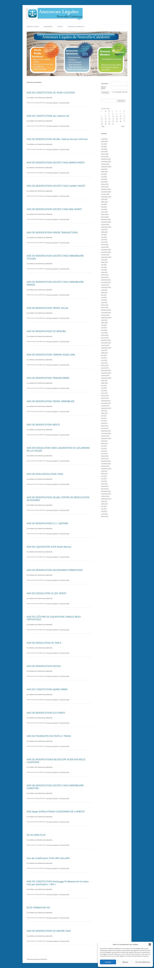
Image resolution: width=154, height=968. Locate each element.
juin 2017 (104, 416)
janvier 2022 (105, 277)
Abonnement (48, 26)
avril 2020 (104, 330)
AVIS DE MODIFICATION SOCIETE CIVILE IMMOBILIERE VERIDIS (55, 283)
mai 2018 (104, 388)
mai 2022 (104, 267)
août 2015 (104, 471)
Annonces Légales (33, 26)
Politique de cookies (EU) (76, 26)
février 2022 (104, 275)
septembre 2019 (106, 348)
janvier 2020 (105, 338)
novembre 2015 (106, 463)
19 (120, 119)
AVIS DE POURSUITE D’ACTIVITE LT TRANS (49, 736)
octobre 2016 (105, 436)
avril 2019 (104, 360)
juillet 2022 (104, 262)
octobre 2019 (105, 345)
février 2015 (104, 486)
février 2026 (104, 154)
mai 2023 (104, 237)
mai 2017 (104, 418)
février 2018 (104, 395)
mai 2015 (104, 478)
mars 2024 (104, 212)
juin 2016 (104, 446)
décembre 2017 (106, 400)
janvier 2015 (105, 489)
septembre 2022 (106, 257)
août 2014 (104, 501)
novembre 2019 (106, 343)
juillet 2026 (104, 141)
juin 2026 (104, 144)
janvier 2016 (105, 458)
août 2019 (104, 350)
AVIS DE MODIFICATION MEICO (43, 424)
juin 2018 (104, 385)
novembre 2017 (106, 403)
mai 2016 (104, 448)
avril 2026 (104, 149)
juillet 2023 (104, 232)
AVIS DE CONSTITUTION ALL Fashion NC (48, 115)
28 (102, 124)
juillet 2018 (104, 383)
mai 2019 (104, 358)
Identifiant (104, 84)
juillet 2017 (104, 413)
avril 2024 (104, 209)
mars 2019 (104, 363)
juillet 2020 (104, 322)
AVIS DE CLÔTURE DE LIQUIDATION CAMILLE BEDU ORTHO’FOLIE (54, 618)
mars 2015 (104, 483)
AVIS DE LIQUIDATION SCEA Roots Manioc (49, 546)
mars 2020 (104, 332)
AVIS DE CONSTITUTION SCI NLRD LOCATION (51, 92)
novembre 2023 (106, 222)
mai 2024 (104, 207)
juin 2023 (104, 234)
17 (113, 119)
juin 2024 (104, 204)
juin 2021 (104, 295)
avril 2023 (104, 239)
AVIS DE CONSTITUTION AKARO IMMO (47, 689)
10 (113, 116)
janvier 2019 (105, 368)
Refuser (125, 962)
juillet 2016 (104, 443)
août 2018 (104, 380)
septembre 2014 (106, 499)
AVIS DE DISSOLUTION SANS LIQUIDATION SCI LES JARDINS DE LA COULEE (58, 449)
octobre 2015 (105, 466)
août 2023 (104, 229)
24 (113, 121)
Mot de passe (103, 87)
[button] (150, 944)
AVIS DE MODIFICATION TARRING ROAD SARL (51, 354)
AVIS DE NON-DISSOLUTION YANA (45, 473)
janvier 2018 (105, 398)
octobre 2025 (105, 164)
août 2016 (104, 441)
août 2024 (104, 199)
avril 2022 (104, 270)
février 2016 (104, 456)
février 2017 (104, 426)
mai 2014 (104, 509)
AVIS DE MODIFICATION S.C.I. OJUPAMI (47, 523)
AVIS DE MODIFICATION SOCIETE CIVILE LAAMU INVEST (56, 185)
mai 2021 (104, 297)
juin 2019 (104, 355)
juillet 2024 (104, 202)
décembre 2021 (106, 280)
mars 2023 (104, 242)
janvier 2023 (105, 247)
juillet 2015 (104, 473)
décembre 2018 (106, 370)
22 (105, 121)
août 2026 (104, 139)
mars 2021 (104, 302)
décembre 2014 (106, 491)
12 (120, 116)
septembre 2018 (106, 378)
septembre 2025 (106, 166)
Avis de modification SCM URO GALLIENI (48, 858)
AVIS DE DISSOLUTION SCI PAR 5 (44, 642)
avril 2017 (104, 421)
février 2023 (104, 244)
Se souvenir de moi (120, 92)
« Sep (102, 126)
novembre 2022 (106, 252)
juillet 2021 (104, 292)
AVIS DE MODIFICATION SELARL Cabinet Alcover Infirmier (57, 139)
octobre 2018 (105, 375)
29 (105, 124)
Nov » (123, 126)
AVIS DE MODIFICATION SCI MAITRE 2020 (49, 930)
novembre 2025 (106, 161)
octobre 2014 (105, 496)
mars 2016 (104, 453)
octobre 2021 (105, 285)
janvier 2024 (105, 217)
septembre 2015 (106, 468)
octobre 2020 (105, 315)
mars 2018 (104, 393)
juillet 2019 (104, 353)
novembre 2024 (106, 192)
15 (105, 119)
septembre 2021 (106, 287)
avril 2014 (104, 511)
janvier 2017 (105, 428)
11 (117, 116)
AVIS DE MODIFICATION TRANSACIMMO (48, 377)
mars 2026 (104, 151)
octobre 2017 (105, 405)
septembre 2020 (106, 317)
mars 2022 (104, 272)
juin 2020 (104, 325)
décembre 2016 (106, 431)
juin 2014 (104, 506)
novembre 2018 (106, 373)
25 (117, 121)
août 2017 (104, 410)
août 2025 (104, 169)
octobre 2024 (105, 194)
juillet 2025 (104, 171)
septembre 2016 (106, 438)
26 (120, 121)
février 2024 (104, 214)
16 (109, 119)
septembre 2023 (106, 227)
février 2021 (104, 305)
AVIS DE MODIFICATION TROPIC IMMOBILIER (50, 401)
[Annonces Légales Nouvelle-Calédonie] (55, 15)
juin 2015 (104, 476)
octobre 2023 (105, 224)
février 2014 (104, 516)
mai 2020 (104, 327)
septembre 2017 (106, 408)
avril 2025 (104, 179)
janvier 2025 (105, 186)
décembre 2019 (106, 340)
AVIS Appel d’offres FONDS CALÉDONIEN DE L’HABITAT (56, 811)
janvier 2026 (105, 156)
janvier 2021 (105, 307)
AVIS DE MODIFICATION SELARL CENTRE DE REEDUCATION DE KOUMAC (58, 499)
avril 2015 (104, 481)
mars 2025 (104, 181)
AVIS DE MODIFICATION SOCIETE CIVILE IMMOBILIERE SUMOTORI (55, 787)
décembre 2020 (106, 310)
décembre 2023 (106, 219)
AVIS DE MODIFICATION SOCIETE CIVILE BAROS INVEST (56, 162)
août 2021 (104, 290)
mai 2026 (104, 146)
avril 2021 (104, 300)
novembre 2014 (106, 494)
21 (102, 121)
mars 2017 (104, 423)
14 (102, 119)
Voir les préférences (142, 962)
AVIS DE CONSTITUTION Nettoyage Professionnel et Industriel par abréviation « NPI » (58, 883)
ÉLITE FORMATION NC (38, 907)
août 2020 (104, 320)
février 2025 (104, 184)
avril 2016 (104, 451)
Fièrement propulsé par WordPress (37, 959)
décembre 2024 (106, 189)
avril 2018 (104, 390)
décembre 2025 (106, 159)
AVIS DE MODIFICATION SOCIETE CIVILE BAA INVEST (54, 209)
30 (109, 124)
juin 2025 (104, 174)
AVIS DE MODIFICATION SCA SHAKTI (46, 712)
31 (113, 124)
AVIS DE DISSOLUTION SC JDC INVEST (46, 593)
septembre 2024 (106, 197)
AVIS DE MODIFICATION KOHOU (44, 666)
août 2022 (104, 259)
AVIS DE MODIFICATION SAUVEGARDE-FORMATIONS (55, 570)
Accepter (108, 962)
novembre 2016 (106, 433)
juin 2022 (104, 265)
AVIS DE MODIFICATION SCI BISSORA (46, 331)
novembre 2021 (106, 282)
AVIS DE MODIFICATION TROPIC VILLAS (47, 307)
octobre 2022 (105, 254)
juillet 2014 (104, 504)
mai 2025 (104, 176)
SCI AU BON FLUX (36, 834)
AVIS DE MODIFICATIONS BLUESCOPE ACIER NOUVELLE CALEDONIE (56, 761)
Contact (60, 26)
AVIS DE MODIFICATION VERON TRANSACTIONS (52, 232)
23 (109, 121)
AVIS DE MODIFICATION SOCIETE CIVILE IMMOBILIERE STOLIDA (55, 257)
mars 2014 (104, 514)
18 (117, 119)
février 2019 (104, 365)
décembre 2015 (106, 461)
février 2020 (104, 335)
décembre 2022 (106, 249)
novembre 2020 (106, 312)
